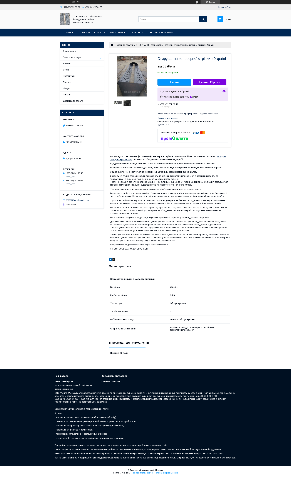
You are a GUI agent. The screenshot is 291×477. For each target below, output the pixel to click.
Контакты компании (111, 381)
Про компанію (117, 32)
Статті (66, 70)
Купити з (204, 82)
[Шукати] (203, 19)
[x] (113, 260)
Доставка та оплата (161, 32)
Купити (174, 82)
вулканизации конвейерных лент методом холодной (174, 393)
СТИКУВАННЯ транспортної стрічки (154, 45)
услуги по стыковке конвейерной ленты (73, 385)
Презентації (69, 76)
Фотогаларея (69, 51)
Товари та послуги (89, 32)
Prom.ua (159, 470)
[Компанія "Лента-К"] (65, 24)
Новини (66, 63)
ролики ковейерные (64, 389)
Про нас (67, 82)
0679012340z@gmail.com (77, 200)
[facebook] (110, 260)
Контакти (137, 32)
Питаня (66, 94)
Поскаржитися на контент (142, 473)
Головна (68, 32)
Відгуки (66, 88)
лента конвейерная (64, 381)
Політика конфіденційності (166, 473)
